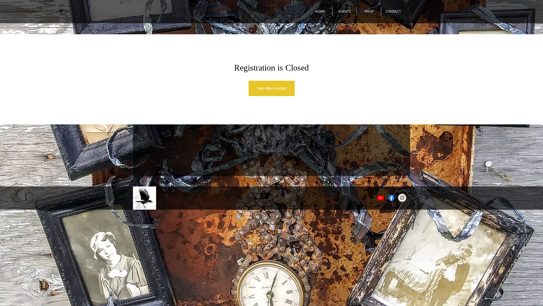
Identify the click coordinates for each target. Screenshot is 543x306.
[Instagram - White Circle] (402, 198)
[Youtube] (381, 198)
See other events (271, 88)
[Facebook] (391, 198)
